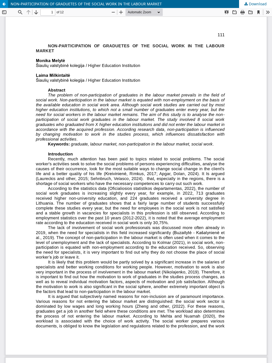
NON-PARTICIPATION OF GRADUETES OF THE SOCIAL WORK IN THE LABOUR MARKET (86, 3)
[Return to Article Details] (4, 4)
